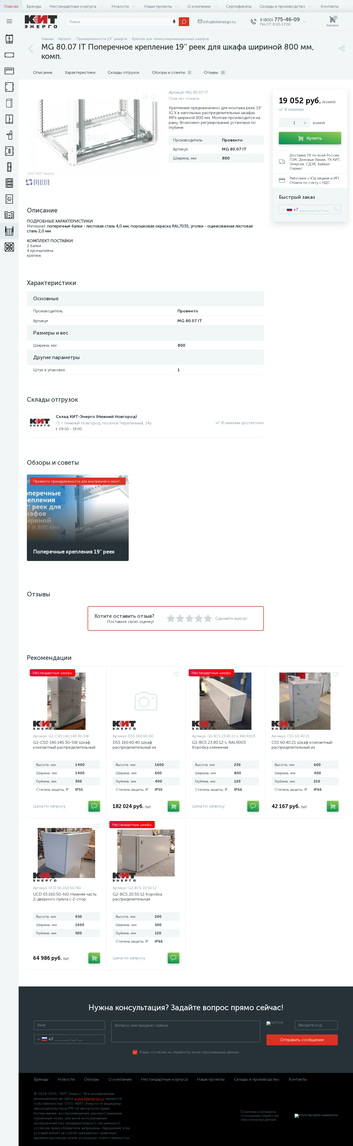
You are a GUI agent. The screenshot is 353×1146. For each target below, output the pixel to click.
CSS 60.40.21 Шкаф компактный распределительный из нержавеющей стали (302, 747)
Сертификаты (238, 6)
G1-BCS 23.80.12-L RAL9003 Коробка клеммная (219, 745)
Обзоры (91, 1079)
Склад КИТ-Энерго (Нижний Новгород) (96, 416)
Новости (120, 6)
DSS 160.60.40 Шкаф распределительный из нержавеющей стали (134, 747)
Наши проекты (158, 6)
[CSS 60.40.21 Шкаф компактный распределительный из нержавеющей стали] (305, 701)
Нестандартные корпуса (72, 6)
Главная (11, 6)
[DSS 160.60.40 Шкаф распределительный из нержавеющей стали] (146, 701)
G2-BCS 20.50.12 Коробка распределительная (137, 897)
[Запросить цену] (94, 806)
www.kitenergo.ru (89, 1098)
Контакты (330, 6)
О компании (199, 6)
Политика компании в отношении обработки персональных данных (260, 1115)
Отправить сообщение (302, 1039)
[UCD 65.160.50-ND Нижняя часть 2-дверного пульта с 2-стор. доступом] (66, 853)
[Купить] (173, 806)
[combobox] (288, 209)
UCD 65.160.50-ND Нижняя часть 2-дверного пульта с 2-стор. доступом (65, 899)
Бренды (34, 6)
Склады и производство (282, 6)
